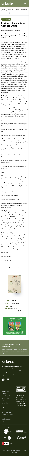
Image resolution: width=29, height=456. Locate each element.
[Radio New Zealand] (7, 443)
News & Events (6, 398)
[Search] (10, 13)
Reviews (10, 9)
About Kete (5, 403)
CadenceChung (14, 303)
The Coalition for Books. (13, 450)
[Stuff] (21, 438)
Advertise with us (6, 412)
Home (4, 9)
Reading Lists (5, 391)
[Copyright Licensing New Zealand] (7, 438)
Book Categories (6, 396)
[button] (14, 348)
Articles (4, 400)
